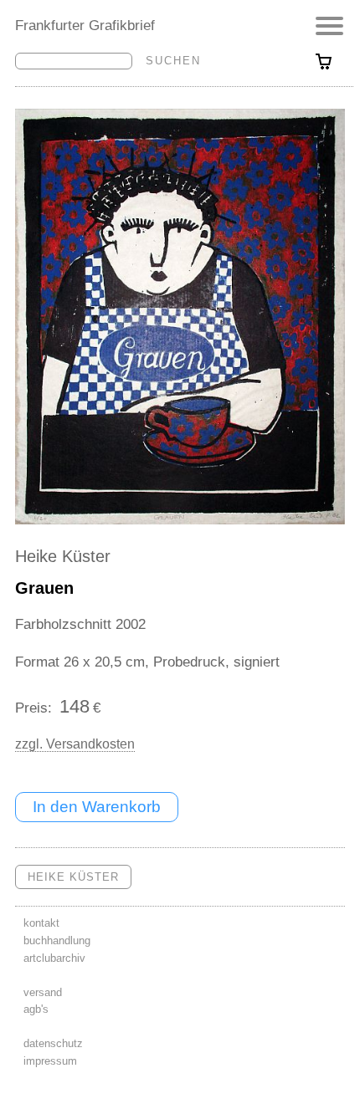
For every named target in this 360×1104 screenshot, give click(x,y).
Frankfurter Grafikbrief (85, 25)
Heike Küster (63, 556)
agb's (36, 1009)
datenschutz (53, 1043)
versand (42, 992)
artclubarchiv (54, 958)
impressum (50, 1061)
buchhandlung (56, 940)
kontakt (41, 923)
